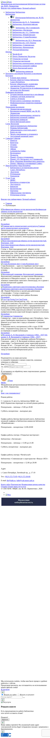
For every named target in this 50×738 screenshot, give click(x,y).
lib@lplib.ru (11, 481)
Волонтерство (15, 189)
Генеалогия (14, 176)
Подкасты (14, 155)
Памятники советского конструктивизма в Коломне (21, 289)
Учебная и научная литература (22, 97)
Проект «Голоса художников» (22, 157)
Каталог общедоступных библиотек (24, 81)
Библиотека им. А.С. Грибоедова (26, 32)
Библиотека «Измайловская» (24, 35)
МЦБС (13, 180)
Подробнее (5, 224)
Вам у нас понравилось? (10, 393)
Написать (5, 720)
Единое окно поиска (18, 78)
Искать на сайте (10, 695)
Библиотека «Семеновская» (24, 45)
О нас (8, 178)
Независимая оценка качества (33, 484)
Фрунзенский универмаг (33, 274)
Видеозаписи (15, 153)
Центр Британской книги (23, 68)
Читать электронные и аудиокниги (24, 134)
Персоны (13, 147)
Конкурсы (14, 143)
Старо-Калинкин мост (30, 264)
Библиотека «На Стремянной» (28, 28)
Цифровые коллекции (14, 92)
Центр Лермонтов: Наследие (24, 56)
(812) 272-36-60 (24, 477)
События (9, 138)
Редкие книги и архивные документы (25, 101)
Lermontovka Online (18, 151)
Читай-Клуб (17, 54)
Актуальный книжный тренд (21, 136)
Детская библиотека (20, 50)
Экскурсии (14, 172)
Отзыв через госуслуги (17, 487)
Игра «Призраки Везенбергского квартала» (27, 161)
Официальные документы (20, 193)
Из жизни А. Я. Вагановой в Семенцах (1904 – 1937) (24, 336)
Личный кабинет (29, 8)
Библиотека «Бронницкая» (23, 47)
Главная (9, 203)
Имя (2, 364)
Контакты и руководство (20, 182)
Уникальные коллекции (15, 107)
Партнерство (16, 484)
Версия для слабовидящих (11, 8)
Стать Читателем (12, 124)
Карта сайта (5, 484)
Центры (9, 52)
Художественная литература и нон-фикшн (27, 94)
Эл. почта (5, 367)
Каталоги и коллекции (14, 73)
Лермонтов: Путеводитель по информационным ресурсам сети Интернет (29, 89)
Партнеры (14, 191)
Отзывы (13, 145)
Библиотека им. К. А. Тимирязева (26, 22)
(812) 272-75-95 (11, 477)
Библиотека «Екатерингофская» (25, 24)
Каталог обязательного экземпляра (24, 85)
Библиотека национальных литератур (28, 63)
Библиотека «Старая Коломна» (25, 37)
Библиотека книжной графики (25, 66)
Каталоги (9, 76)
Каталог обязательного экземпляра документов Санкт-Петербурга (28, 582)
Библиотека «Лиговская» (23, 30)
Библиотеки (10, 12)
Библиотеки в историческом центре (24, 169)
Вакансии (14, 186)
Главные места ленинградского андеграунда (23, 227)
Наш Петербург (12, 166)
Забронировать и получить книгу (23, 130)
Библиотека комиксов (24, 71)
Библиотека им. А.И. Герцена (24, 43)
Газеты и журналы (17, 99)
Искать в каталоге (26, 695)
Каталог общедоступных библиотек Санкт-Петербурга (29, 578)
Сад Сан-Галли (21, 299)
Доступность (15, 184)
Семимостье (18, 316)
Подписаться (6, 374)
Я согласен (5, 689)
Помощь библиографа (19, 128)
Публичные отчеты (18, 195)
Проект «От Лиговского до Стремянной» (26, 159)
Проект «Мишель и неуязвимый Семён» (26, 163)
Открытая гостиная (20, 59)
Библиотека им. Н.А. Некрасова (28, 40)
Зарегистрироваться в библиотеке (23, 126)
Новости (13, 140)
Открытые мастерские (21, 61)
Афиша (13, 149)
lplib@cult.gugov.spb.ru (25, 481)
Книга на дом (15, 132)
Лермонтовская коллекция (20, 109)
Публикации (15, 174)
